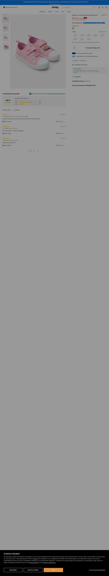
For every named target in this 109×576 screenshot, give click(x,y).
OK (53, 570)
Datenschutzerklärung (49, 562)
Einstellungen (33, 570)
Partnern (35, 558)
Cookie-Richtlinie (33, 562)
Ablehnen (13, 570)
